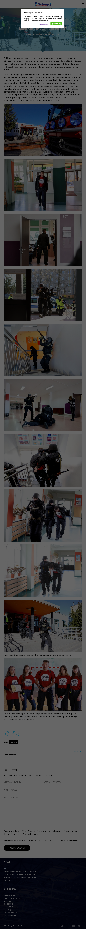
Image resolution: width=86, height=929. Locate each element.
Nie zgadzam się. (44, 24)
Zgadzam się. (56, 24)
